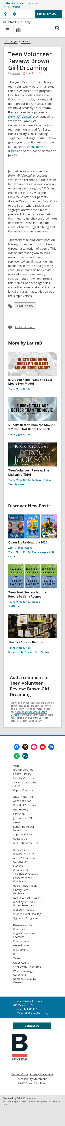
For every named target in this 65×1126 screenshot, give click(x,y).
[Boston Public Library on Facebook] (17, 747)
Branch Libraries (23, 769)
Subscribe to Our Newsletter (23, 828)
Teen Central (41, 652)
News (16, 822)
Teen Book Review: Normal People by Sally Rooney (27, 594)
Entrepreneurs (22, 941)
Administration (22, 801)
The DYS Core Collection (25, 642)
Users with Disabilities (27, 967)
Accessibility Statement (32, 1079)
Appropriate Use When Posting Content (29, 713)
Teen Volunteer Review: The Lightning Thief (28, 472)
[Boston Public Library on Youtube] (43, 747)
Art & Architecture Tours (24, 784)
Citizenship (20, 929)
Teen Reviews (25, 306)
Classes (18, 866)
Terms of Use (19, 1074)
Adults (12, 547)
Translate (15, 6)
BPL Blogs (11, 41)
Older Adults (25, 547)
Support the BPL (23, 834)
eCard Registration (25, 885)
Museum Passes (23, 909)
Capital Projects (23, 790)
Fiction (47, 480)
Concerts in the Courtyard (22, 879)
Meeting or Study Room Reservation (24, 903)
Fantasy (36, 480)
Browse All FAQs (23, 854)
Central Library (22, 774)
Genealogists (21, 945)
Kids (16, 954)
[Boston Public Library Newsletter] (25, 756)
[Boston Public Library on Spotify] (17, 756)
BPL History (20, 809)
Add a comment (25, 327)
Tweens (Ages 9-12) (43, 552)
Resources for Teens (20, 652)
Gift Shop (19, 813)
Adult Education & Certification (24, 859)
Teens (17, 958)
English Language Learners (24, 935)
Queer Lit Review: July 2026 (27, 542)
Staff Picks (14, 606)
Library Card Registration (21, 891)
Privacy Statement (41, 1074)
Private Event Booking (27, 914)
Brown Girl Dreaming (21, 117)
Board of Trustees (24, 805)
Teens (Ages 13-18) (19, 389)
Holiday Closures (23, 778)
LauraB (26, 41)
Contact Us (20, 838)
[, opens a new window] (20, 1059)
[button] (5, 14)
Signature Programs (25, 918)
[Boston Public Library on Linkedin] (51, 747)
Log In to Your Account (27, 897)
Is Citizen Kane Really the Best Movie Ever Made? (30, 382)
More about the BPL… (27, 843)
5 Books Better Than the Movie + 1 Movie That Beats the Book (32, 427)
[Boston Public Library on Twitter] (25, 747)
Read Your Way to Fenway (24, 980)
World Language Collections (23, 972)
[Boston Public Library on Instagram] (34, 747)
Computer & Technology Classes (25, 871)
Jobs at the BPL (22, 818)
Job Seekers (20, 949)
